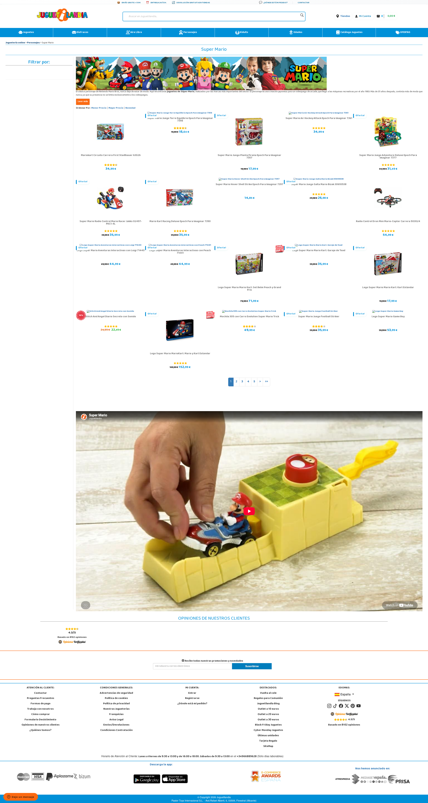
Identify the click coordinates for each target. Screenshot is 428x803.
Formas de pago (40, 703)
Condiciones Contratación (116, 730)
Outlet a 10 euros (268, 709)
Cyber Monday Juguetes (268, 730)
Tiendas (345, 16)
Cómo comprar (40, 714)
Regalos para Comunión (268, 698)
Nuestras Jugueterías (116, 709)
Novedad (130, 108)
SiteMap (268, 746)
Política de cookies (116, 698)
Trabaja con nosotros (40, 709)
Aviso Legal (116, 720)
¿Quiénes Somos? (40, 730)
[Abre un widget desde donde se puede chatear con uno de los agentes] (20, 797)
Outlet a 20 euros (268, 714)
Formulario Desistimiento (40, 720)
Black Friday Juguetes (268, 725)
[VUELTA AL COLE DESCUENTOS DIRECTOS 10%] (110, 312)
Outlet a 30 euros (268, 720)
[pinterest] (353, 706)
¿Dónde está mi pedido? (192, 703)
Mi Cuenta (365, 16)
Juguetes (28, 32)
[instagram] (330, 706)
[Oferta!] (249, 132)
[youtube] (358, 706)
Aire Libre (136, 32)
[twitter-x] (347, 706)
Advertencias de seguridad (116, 693)
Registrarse (192, 698)
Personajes (190, 32)
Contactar (40, 693)
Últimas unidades (268, 735)
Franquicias (116, 714)
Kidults (243, 32)
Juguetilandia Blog (268, 703)
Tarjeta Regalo (268, 741)
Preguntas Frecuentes (40, 698)
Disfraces (82, 32)
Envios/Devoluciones (116, 725)
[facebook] (341, 706)
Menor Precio (98, 108)
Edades (297, 32)
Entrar (192, 693)
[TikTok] (336, 706)
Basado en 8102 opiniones (72, 635)
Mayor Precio (116, 108)
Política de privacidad (116, 703)
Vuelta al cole (268, 693)
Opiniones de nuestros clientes (41, 725)
